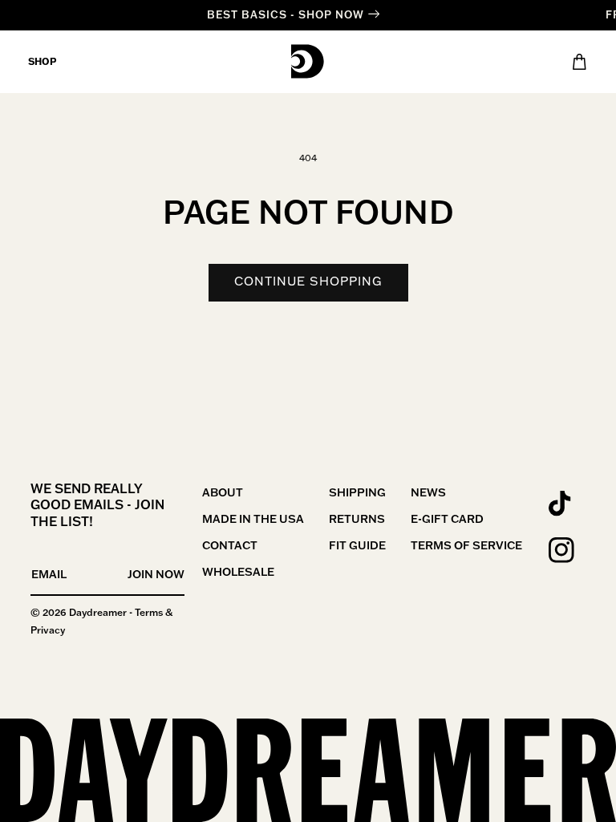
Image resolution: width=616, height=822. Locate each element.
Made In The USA (253, 519)
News (428, 492)
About (222, 492)
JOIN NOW (156, 574)
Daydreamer (98, 612)
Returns (357, 519)
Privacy (47, 630)
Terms (149, 612)
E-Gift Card (447, 519)
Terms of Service (466, 545)
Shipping (357, 492)
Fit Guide (357, 545)
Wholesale (238, 572)
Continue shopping (308, 281)
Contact (229, 545)
